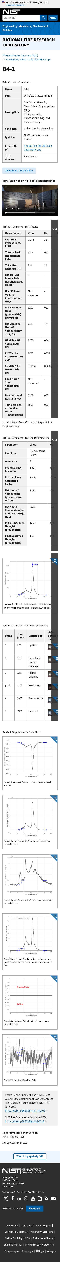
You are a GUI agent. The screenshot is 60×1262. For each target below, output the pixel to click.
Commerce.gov (11, 1251)
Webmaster (7, 1192)
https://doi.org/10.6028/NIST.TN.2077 (25, 1110)
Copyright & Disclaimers (16, 1231)
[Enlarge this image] (53, 647)
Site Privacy (12, 1225)
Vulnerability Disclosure (41, 1231)
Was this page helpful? (29, 1156)
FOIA (27, 1238)
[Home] (11, 12)
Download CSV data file (19, 170)
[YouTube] (33, 1198)
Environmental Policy (43, 1238)
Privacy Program (43, 1225)
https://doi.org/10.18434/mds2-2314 (24, 1121)
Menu (53, 17)
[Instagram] (26, 1198)
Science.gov (27, 1251)
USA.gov (40, 1251)
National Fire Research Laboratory (28, 42)
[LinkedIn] (19, 1198)
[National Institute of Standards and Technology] (24, 1171)
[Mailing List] (53, 1198)
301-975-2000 (8, 1186)
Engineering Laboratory (16, 26)
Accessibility (27, 1225)
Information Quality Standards (39, 1244)
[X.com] (5, 1198)
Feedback (34, 1208)
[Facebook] (12, 1198)
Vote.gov (51, 1251)
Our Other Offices (36, 1192)
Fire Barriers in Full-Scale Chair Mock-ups (28, 59)
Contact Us (21, 1192)
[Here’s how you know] (30, 4)
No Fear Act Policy (13, 1238)
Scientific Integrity (13, 1244)
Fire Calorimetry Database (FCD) (20, 55)
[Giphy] (39, 1198)
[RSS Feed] (46, 1198)
